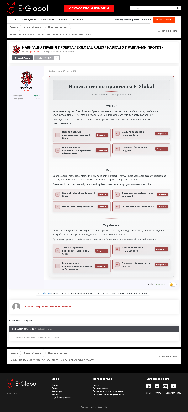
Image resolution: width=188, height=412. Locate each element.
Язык (149, 393)
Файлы (55, 385)
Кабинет (63, 19)
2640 (38, 96)
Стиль (158, 393)
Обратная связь (173, 393)
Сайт (14, 19)
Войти (96, 385)
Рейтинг (55, 394)
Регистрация (164, 19)
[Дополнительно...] (171, 71)
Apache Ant (26, 87)
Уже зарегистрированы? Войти (132, 19)
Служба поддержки (61, 397)
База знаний (47, 19)
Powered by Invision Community (94, 407)
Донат (55, 388)
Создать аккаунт (101, 388)
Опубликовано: (63, 71)
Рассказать (23, 58)
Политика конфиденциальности (108, 394)
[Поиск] (178, 8)
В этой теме (166, 8)
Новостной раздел (65, 51)
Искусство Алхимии (88, 8)
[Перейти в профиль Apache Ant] (16, 49)
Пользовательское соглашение (108, 391)
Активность (79, 19)
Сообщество (29, 19)
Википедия (57, 391)
